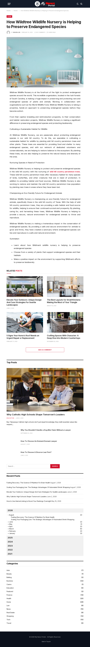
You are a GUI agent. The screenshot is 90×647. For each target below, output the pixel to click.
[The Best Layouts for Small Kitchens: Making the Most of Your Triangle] (65, 286)
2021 (10, 554)
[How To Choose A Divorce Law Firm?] (13, 455)
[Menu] (9, 3)
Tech (8, 619)
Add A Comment (45, 350)
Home (9, 16)
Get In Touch (46, 641)
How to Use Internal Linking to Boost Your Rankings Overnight (29, 501)
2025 (10, 537)
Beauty (9, 574)
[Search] (81, 3)
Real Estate (11, 612)
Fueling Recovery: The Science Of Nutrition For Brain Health (28, 483)
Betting (9, 577)
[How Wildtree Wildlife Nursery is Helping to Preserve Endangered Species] (45, 62)
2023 (10, 546)
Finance (9, 595)
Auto (8, 570)
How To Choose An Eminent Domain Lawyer (39, 441)
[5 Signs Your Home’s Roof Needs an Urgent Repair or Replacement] (25, 322)
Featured (10, 591)
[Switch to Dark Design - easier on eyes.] (77, 4)
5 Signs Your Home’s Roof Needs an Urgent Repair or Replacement (23, 336)
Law (8, 605)
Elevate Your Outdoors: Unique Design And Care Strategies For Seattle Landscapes (24, 302)
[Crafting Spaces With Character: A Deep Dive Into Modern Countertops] (65, 322)
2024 (10, 542)
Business (10, 581)
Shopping (10, 616)
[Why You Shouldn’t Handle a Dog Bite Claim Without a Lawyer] (13, 433)
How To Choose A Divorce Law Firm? (36, 452)
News (9, 609)
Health (9, 598)
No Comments (40, 32)
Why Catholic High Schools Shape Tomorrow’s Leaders (36, 414)
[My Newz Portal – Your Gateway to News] (45, 4)
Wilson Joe (16, 32)
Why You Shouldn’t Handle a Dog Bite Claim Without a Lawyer (46, 430)
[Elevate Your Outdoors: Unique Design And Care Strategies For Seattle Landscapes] (25, 286)
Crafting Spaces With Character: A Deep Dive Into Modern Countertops (63, 336)
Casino (9, 584)
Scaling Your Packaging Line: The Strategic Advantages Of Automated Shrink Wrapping (38, 487)
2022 (10, 550)
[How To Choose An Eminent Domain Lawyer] (13, 444)
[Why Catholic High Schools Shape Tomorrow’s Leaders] (45, 389)
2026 (10, 510)
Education (10, 418)
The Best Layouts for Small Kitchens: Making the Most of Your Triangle (64, 301)
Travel (9, 623)
